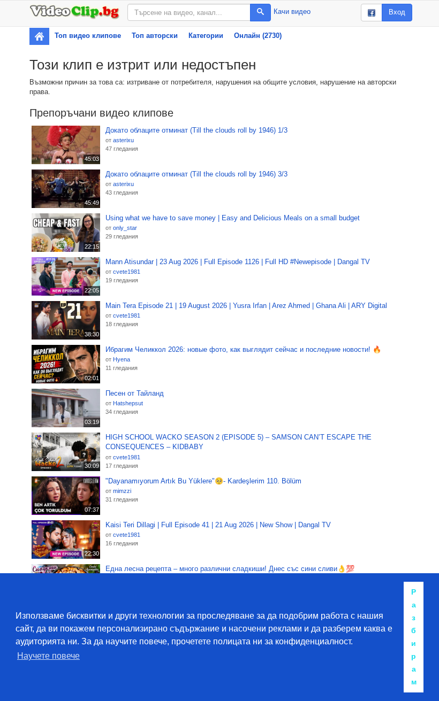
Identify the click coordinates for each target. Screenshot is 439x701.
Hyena (121, 359)
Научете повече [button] (48, 655)
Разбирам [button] (414, 637)
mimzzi (122, 491)
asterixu (123, 140)
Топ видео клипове (88, 36)
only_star (125, 228)
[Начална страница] (39, 36)
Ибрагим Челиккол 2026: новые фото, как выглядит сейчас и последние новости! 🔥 (243, 349)
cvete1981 (126, 271)
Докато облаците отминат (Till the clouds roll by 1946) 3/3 (196, 174)
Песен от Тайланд (134, 393)
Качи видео (292, 11)
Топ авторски (155, 36)
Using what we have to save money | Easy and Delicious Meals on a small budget (232, 218)
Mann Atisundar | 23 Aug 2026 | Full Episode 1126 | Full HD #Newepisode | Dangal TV (237, 262)
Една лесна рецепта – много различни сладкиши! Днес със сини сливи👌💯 (229, 569)
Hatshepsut (128, 403)
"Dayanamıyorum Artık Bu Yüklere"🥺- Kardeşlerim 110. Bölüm (203, 481)
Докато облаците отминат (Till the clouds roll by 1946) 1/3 (196, 130)
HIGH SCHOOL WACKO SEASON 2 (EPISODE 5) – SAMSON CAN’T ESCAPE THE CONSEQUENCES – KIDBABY (238, 442)
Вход (397, 12)
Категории (205, 36)
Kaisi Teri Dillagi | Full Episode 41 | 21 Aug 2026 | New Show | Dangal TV (218, 525)
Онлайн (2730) (258, 36)
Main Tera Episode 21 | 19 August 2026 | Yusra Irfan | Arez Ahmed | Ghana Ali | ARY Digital (246, 306)
